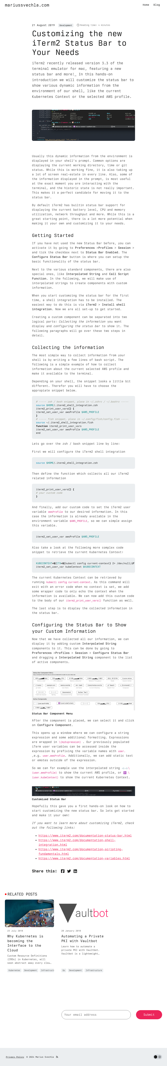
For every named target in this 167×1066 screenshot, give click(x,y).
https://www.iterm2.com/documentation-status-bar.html (85, 835)
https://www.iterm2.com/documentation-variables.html (84, 858)
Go (64, 970)
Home (146, 4)
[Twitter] (69, 871)
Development (66, 25)
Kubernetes (14, 970)
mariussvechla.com (27, 4)
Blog (156, 4)
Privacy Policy (15, 1057)
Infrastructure (49, 970)
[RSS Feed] (57, 1057)
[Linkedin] (75, 871)
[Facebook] (63, 871)
